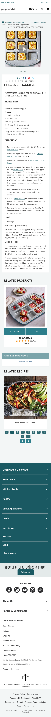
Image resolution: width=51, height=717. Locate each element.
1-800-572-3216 (9, 655)
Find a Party (45, 3)
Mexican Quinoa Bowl (25, 423)
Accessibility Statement (20, 698)
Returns (6, 631)
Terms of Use (32, 694)
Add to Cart (15, 331)
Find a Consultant (7, 3)
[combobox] (25, 469)
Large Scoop (19, 199)
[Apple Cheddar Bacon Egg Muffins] (23, 49)
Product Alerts (9, 641)
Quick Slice (18, 170)
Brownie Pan (12, 150)
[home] (25, 677)
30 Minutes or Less (37, 22)
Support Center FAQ (11, 645)
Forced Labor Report (14, 702)
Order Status (8, 626)
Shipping (6, 636)
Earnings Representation (35, 702)
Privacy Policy (19, 694)
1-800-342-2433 (9, 650)
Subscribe (26, 572)
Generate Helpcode (11, 669)
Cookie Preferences (25, 706)
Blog (5, 545)
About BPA (36, 698)
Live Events (9, 553)
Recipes (9, 22)
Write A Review (25, 362)
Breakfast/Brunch (21, 22)
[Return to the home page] (3, 22)
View (36, 331)
